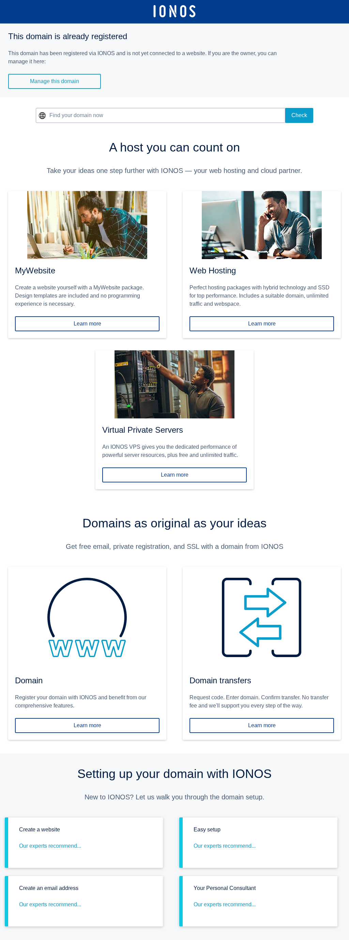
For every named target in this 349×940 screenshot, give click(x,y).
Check (299, 115)
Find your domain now (76, 115)
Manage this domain (54, 81)
